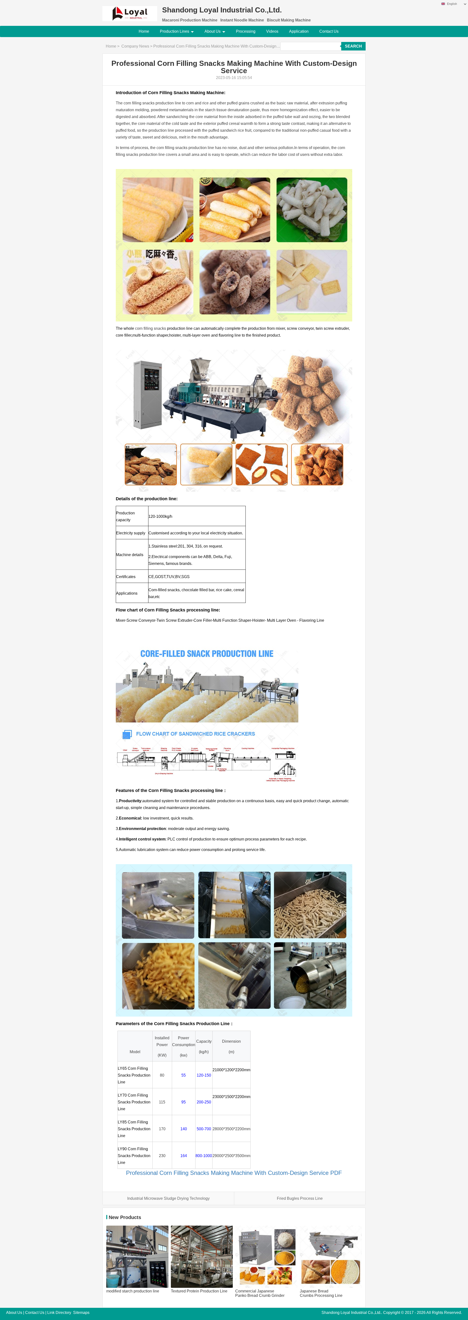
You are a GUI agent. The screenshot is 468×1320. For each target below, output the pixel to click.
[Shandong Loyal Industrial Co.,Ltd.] (129, 10)
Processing (245, 31)
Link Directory (59, 1312)
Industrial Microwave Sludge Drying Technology (168, 1198)
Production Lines (174, 31)
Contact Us (329, 31)
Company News (135, 46)
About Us (213, 31)
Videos (272, 31)
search (353, 46)
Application (299, 31)
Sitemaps (81, 1312)
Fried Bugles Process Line (300, 1198)
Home (144, 31)
